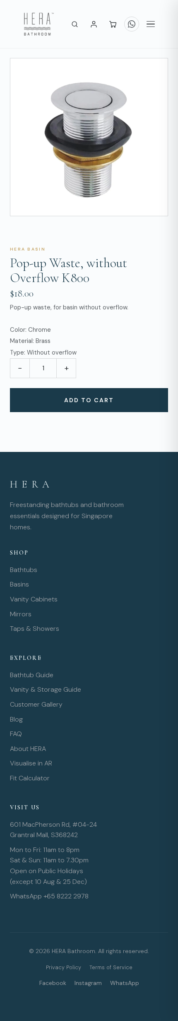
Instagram (88, 983)
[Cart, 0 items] (112, 24)
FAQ (16, 733)
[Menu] (150, 24)
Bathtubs (23, 569)
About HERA (28, 748)
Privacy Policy (63, 967)
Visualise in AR (31, 763)
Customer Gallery (36, 704)
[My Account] (93, 24)
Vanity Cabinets (34, 599)
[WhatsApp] (131, 24)
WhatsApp (124, 983)
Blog (16, 719)
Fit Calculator (30, 778)
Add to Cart (89, 400)
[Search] (74, 24)
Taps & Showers (34, 628)
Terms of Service (110, 967)
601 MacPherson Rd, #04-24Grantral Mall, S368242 (53, 830)
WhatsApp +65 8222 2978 (49, 896)
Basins (19, 584)
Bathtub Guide (31, 675)
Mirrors (20, 614)
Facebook (52, 983)
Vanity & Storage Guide (45, 689)
